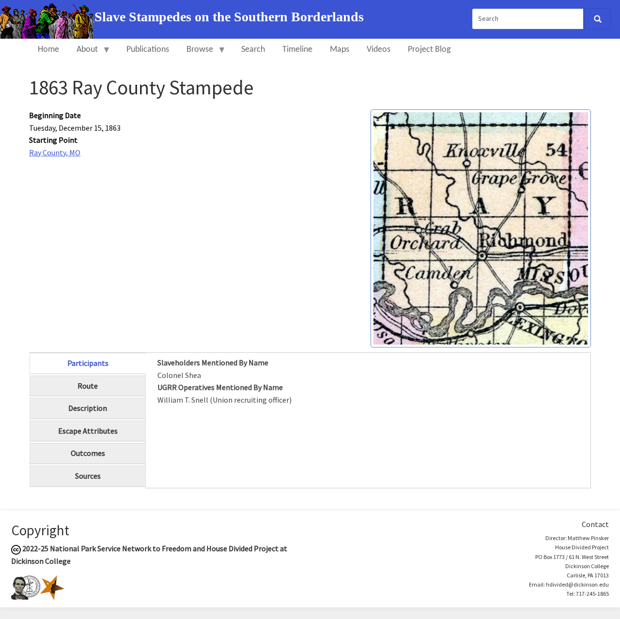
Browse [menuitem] (195, 54)
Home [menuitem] (48, 49)
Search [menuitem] (253, 49)
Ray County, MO (54, 152)
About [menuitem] (83, 54)
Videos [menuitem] (378, 49)
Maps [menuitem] (339, 49)
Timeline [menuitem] (297, 49)
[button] (480, 227)
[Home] (47, 18)
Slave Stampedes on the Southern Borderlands (229, 16)
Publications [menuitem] (147, 49)
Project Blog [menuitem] (429, 49)
